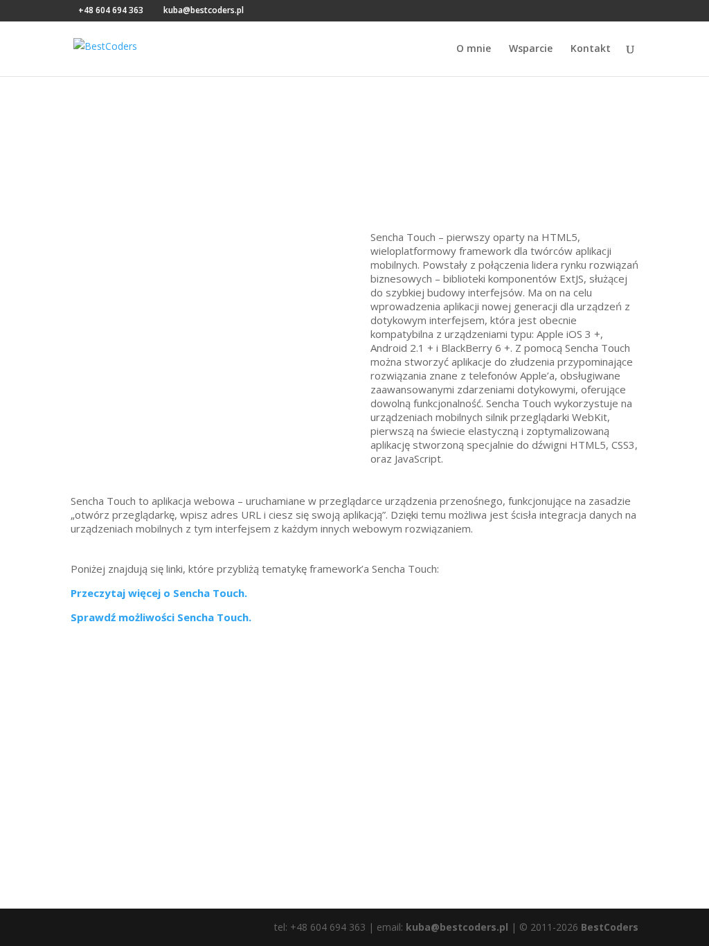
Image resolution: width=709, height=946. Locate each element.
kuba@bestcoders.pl (457, 927)
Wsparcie (531, 49)
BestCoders (609, 927)
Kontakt (591, 49)
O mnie (473, 49)
